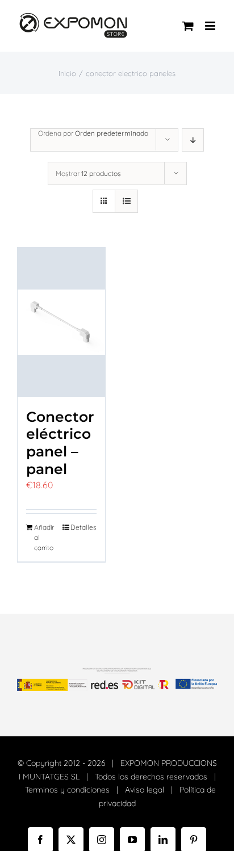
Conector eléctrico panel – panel (60, 442)
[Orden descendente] (193, 140)
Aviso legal (144, 790)
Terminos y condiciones (67, 790)
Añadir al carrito (44, 537)
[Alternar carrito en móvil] (188, 26)
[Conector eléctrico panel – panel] (61, 322)
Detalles (83, 527)
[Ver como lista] (126, 201)
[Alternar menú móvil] (211, 26)
